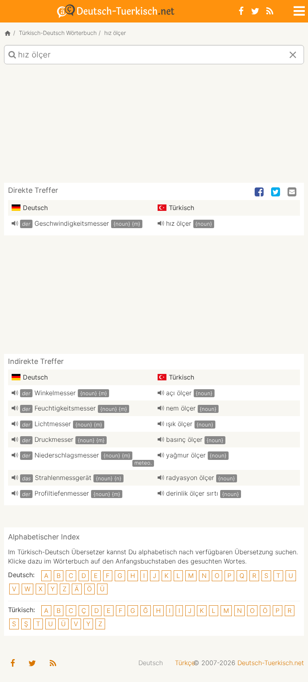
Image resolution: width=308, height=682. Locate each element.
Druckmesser (53, 439)
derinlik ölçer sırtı (192, 493)
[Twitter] (255, 11)
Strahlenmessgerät (63, 478)
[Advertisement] (154, 126)
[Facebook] (241, 11)
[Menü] (298, 9)
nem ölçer (181, 408)
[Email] (293, 192)
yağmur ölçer (186, 455)
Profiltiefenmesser (61, 493)
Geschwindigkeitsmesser (71, 223)
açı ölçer (179, 393)
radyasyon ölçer (190, 478)
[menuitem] (150, 663)
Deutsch (150, 663)
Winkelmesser (55, 393)
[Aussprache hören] (14, 223)
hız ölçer (178, 223)
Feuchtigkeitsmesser (65, 408)
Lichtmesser (52, 424)
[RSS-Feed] (270, 11)
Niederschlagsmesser (66, 455)
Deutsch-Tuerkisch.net (270, 663)
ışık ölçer (179, 424)
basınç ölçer (184, 439)
